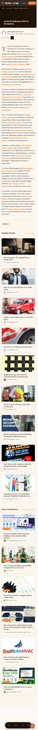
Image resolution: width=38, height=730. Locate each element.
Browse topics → (30, 233)
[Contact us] (32, 726)
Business (9, 8)
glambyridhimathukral (14, 32)
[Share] (28, 725)
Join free (32, 3)
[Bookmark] (22, 725)
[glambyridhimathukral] (4, 32)
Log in (24, 3)
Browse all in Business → (28, 509)
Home (3, 8)
